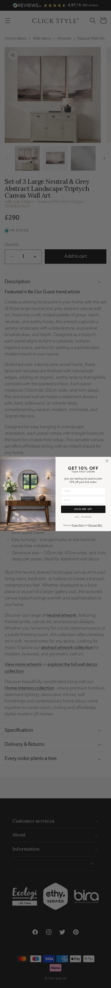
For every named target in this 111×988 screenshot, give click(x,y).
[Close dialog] (107, 461)
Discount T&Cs (95, 525)
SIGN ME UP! (83, 509)
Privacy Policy (78, 525)
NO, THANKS (83, 517)
